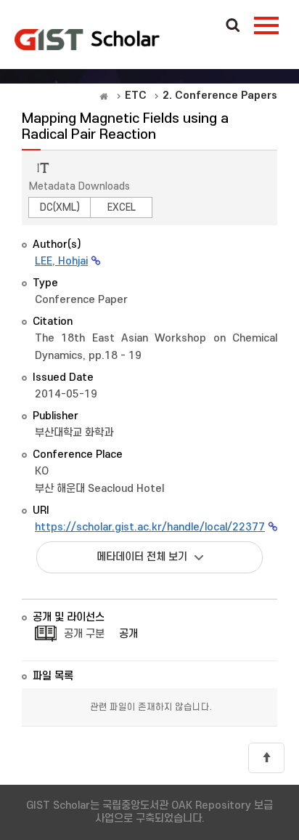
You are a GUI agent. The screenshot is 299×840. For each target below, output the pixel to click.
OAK (87, 39)
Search (233, 26)
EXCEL (121, 207)
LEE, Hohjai (61, 261)
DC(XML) (60, 207)
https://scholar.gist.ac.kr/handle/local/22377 (150, 527)
